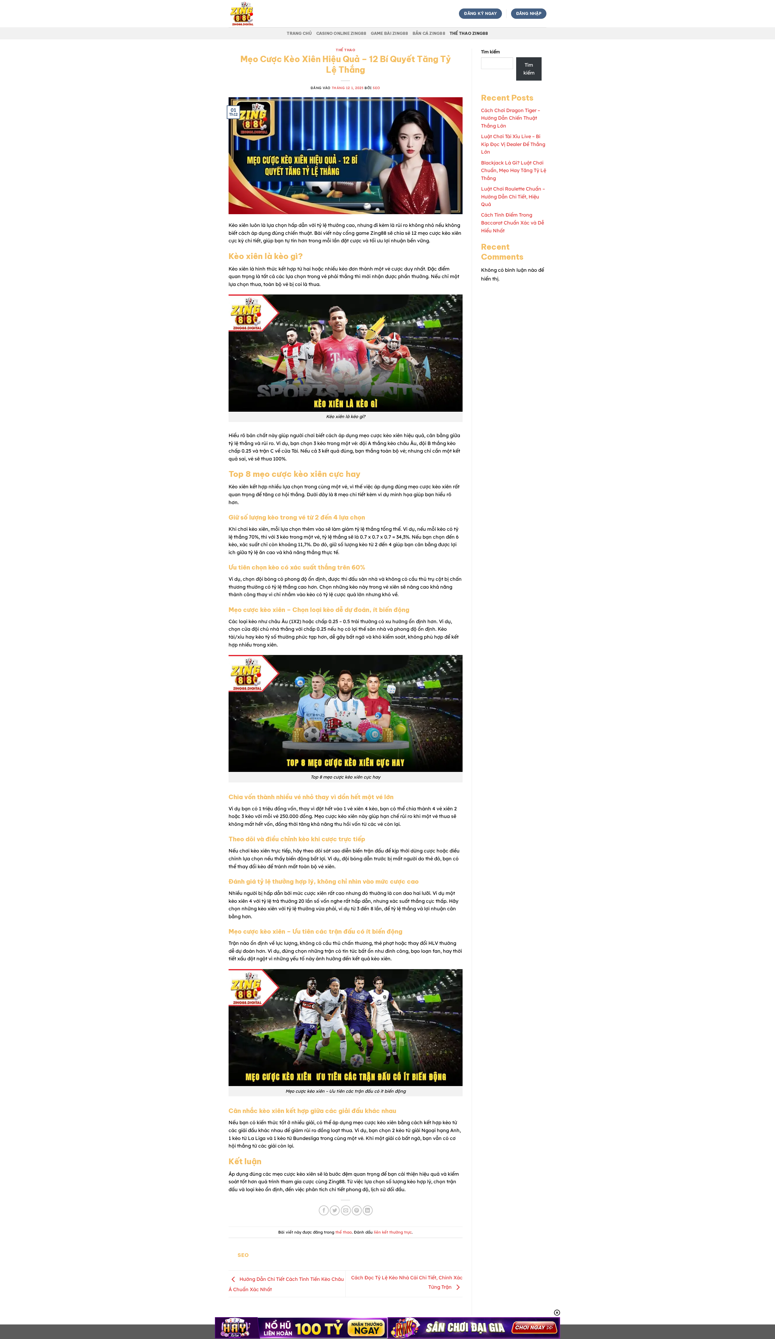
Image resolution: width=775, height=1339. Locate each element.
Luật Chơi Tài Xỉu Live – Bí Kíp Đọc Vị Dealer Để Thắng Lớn (513, 144)
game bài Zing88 (389, 33)
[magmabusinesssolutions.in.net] (259, 13)
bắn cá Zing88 (429, 33)
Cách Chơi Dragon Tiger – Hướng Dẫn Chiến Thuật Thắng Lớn (510, 118)
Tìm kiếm (490, 52)
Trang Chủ (299, 33)
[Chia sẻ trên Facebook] (324, 1210)
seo (376, 88)
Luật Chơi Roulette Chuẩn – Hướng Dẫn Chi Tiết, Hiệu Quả (513, 196)
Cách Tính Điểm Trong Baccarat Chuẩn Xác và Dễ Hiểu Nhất (512, 222)
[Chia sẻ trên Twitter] (335, 1210)
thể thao (345, 50)
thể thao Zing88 (469, 33)
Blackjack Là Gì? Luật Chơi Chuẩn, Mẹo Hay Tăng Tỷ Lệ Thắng (513, 170)
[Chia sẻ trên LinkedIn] (368, 1210)
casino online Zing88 (341, 33)
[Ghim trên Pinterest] (357, 1210)
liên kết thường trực (393, 1232)
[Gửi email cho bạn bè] (346, 1210)
